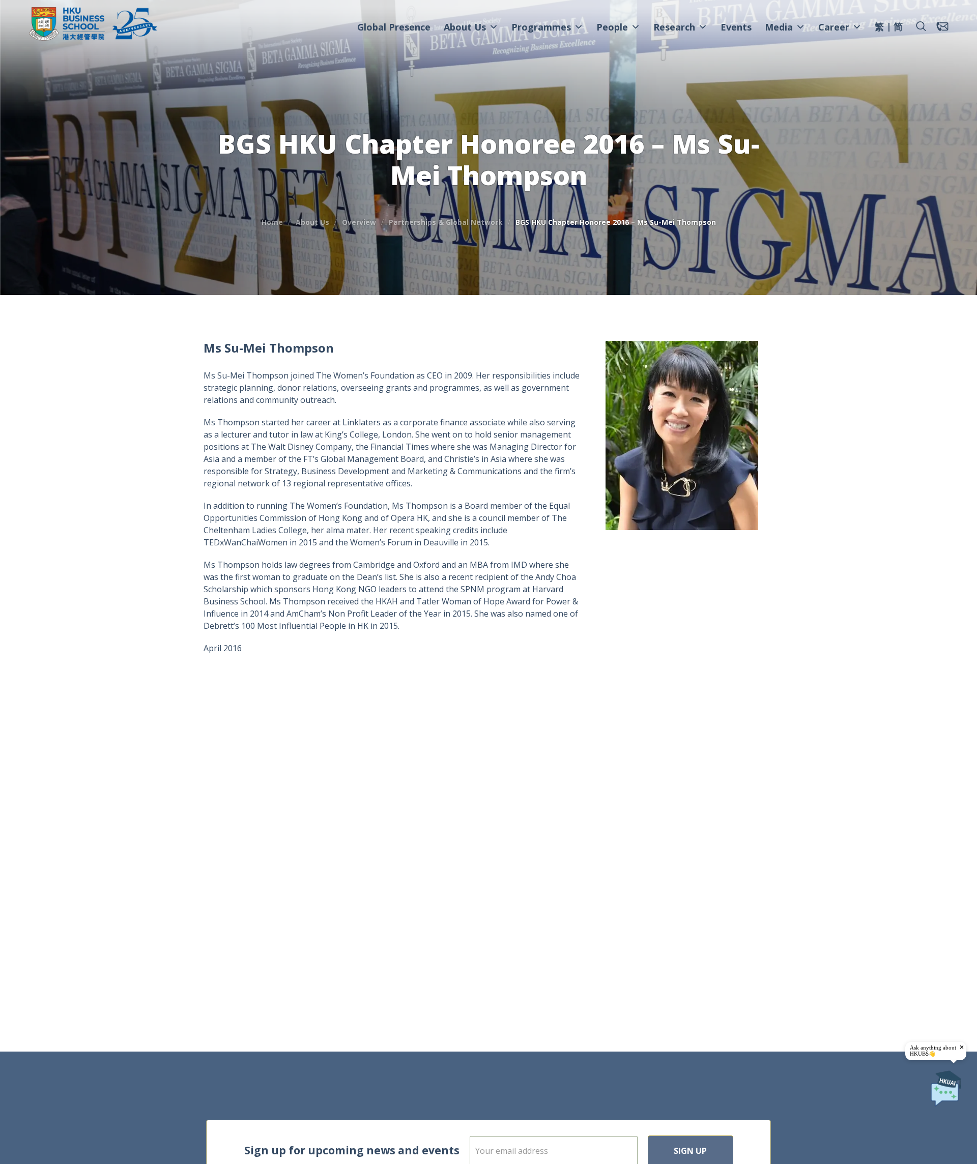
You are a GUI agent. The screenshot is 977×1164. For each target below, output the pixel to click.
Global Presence (393, 27)
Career (833, 27)
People (612, 27)
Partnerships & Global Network (446, 222)
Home (272, 222)
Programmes (541, 27)
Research (674, 27)
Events (736, 27)
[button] (921, 26)
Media (779, 27)
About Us (465, 27)
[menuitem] (879, 28)
